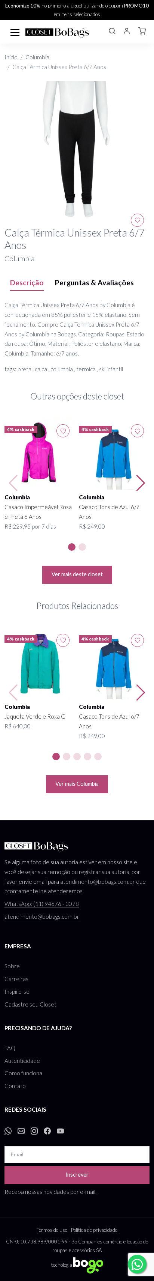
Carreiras (16, 978)
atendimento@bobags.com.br (97, 881)
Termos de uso (52, 1230)
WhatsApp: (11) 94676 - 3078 (41, 903)
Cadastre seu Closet (30, 1004)
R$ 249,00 (92, 526)
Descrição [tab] (27, 282)
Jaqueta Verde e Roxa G (34, 716)
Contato (15, 1085)
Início (11, 57)
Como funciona (23, 1073)
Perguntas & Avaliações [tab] (94, 282)
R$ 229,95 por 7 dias (30, 526)
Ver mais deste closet (77, 574)
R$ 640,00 (17, 726)
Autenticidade (22, 1060)
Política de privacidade (94, 1230)
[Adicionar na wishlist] (137, 220)
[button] (111, 32)
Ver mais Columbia (77, 784)
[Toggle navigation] (14, 31)
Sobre (12, 966)
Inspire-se (17, 991)
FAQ (9, 1047)
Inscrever (77, 1174)
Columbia (37, 57)
